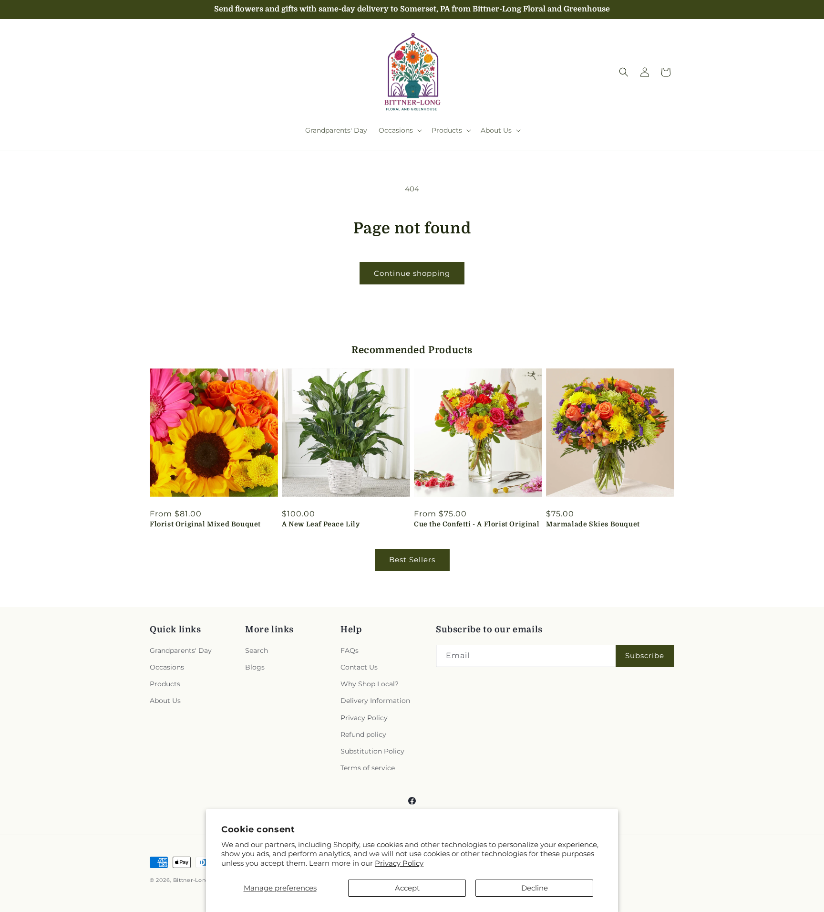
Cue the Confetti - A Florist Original (476, 524)
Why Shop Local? (369, 684)
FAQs (349, 650)
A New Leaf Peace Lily (321, 524)
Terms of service (367, 768)
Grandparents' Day (181, 650)
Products (165, 684)
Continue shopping (412, 273)
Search (256, 650)
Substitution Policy (372, 751)
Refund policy (363, 734)
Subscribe (644, 655)
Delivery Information (375, 700)
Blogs (255, 667)
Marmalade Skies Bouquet (593, 524)
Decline (534, 887)
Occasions (167, 667)
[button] (399, 130)
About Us (165, 700)
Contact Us (359, 667)
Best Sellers (412, 559)
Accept (407, 887)
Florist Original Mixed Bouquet (205, 524)
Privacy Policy (399, 863)
